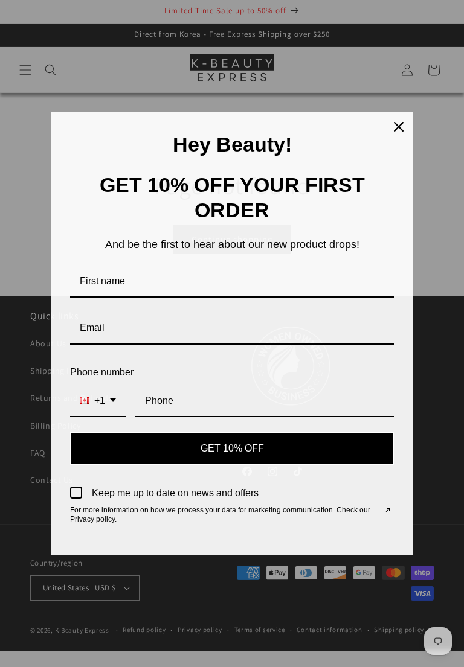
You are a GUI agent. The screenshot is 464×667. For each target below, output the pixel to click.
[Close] (398, 126)
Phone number (102, 372)
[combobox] (98, 401)
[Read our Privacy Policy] (386, 511)
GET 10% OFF (232, 448)
